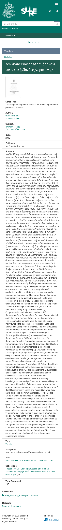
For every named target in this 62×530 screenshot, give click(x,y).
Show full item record (11, 506)
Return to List (34, 42)
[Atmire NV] (52, 518)
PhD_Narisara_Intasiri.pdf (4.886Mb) (21, 495)
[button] (49, 10)
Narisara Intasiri (12, 118)
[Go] (57, 23)
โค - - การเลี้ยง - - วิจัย (15, 129)
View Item (8, 50)
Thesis (8, 444)
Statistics (8, 56)
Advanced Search (10, 28)
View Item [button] (9, 35)
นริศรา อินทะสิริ (12, 115)
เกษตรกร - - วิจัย (12, 126)
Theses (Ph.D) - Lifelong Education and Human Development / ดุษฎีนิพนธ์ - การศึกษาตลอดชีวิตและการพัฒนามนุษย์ (30, 471)
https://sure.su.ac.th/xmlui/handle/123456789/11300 (29, 460)
